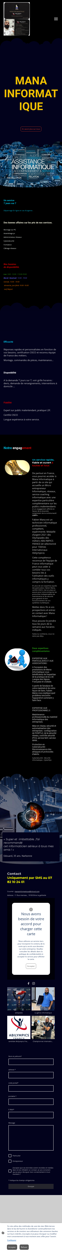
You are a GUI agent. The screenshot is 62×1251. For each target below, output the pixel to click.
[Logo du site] (17, 19)
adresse (12, 1070)
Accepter (31, 966)
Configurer (11, 1240)
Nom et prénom (15, 1056)
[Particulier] (9, 1155)
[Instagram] (33, 983)
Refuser (24, 1247)
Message (11, 1123)
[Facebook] (28, 983)
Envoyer (31, 1186)
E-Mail (11, 1110)
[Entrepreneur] (9, 1161)
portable (12, 1096)
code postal (13, 1083)
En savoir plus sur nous (31, 129)
